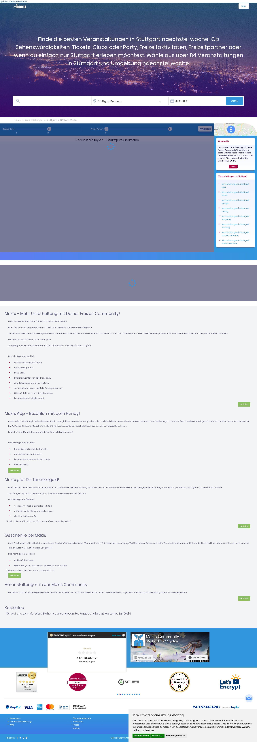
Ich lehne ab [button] (157, 735)
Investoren (78, 721)
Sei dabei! (244, 404)
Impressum (15, 718)
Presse (76, 725)
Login (243, 6)
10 (139, 694)
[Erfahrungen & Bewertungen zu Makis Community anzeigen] (87, 651)
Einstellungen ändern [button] (176, 735)
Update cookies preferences (13, 1)
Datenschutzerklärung (20, 721)
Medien (76, 728)
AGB (12, 725)
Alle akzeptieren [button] (141, 735)
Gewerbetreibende (82, 718)
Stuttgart (51, 120)
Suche (234, 100)
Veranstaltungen (34, 120)
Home (18, 120)
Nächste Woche (68, 120)
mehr (233, 167)
